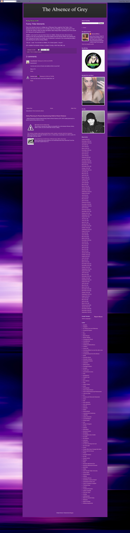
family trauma (86, 364)
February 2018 (85, 209)
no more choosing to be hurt (90, 443)
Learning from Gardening (89, 413)
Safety (84, 469)
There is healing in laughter (36, 51)
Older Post (73, 108)
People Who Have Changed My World (92, 449)
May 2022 (84, 164)
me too (84, 425)
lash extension (86, 402)
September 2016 (86, 229)
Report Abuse (98, 316)
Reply (31, 71)
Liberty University (87, 416)
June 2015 (84, 243)
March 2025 (85, 148)
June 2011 (84, 283)
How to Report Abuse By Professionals (92, 391)
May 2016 (84, 236)
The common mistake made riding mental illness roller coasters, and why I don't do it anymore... (50, 133)
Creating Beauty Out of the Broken (91, 353)
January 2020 (85, 188)
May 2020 (84, 184)
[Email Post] (39, 49)
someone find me (87, 478)
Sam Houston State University (90, 470)
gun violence (86, 380)
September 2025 (86, 143)
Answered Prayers (87, 330)
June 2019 (84, 197)
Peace (84, 447)
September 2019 (86, 191)
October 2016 (85, 227)
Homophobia (86, 388)
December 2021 (86, 166)
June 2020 (84, 182)
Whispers (85, 499)
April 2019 (84, 200)
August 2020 (85, 179)
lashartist (85, 407)
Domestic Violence (87, 359)
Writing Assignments (88, 503)
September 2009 (86, 312)
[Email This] (42, 50)
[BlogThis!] (43, 50)
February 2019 (85, 202)
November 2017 (86, 211)
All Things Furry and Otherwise (90, 328)
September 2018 (86, 206)
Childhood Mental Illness (89, 344)
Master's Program (87, 424)
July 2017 (84, 218)
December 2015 (86, 240)
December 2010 (86, 289)
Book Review (86, 335)
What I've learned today (88, 497)
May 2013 (84, 260)
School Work (86, 472)
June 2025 (84, 146)
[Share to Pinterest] (48, 50)
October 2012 (85, 267)
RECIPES (85, 467)
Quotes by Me (86, 458)
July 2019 (84, 195)
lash (84, 400)
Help (84, 382)
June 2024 (84, 152)
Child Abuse (86, 343)
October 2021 (85, 168)
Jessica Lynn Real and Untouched (91, 397)
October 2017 (85, 213)
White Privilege (86, 501)
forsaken (85, 368)
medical (85, 427)
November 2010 (86, 290)
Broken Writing (86, 337)
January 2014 (85, 252)
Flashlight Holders (87, 366)
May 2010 (84, 299)
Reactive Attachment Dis (89, 463)
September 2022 (86, 162)
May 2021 (84, 173)
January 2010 (85, 307)
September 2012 (86, 269)
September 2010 (86, 294)
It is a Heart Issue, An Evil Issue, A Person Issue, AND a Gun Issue (50, 139)
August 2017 (85, 216)
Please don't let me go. (88, 451)
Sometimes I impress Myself (89, 479)
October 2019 (85, 190)
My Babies (85, 433)
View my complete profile (88, 44)
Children (85, 346)
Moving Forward (87, 431)
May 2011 (84, 285)
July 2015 (84, 242)
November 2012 (86, 265)
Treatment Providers (88, 488)
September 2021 (86, 170)
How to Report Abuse (88, 389)
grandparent (86, 375)
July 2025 (84, 144)
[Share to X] (45, 50)
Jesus (84, 398)
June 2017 (84, 220)
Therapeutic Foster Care (89, 481)
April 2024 (84, 153)
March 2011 (84, 287)
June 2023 (84, 155)
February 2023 (85, 157)
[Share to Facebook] (47, 50)
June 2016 (84, 234)
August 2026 (85, 139)
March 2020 (85, 186)
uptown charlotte (87, 490)
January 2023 (85, 159)
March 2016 (85, 238)
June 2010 (84, 298)
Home (51, 108)
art (83, 332)
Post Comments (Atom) (38, 111)
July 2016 (84, 233)
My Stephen (86, 438)
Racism (85, 460)
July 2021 (84, 171)
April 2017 (84, 222)
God (84, 373)
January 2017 (85, 224)
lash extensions (87, 404)
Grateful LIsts (86, 377)
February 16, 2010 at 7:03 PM (47, 76)
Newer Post (29, 108)
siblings (85, 476)
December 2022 (86, 161)
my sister (85, 436)
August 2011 (85, 281)
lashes (84, 409)
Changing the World (88, 339)
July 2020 (84, 180)
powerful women (87, 454)
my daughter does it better (89, 434)
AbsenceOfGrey (95, 34)
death (84, 355)
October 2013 (85, 254)
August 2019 (85, 193)
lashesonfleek (86, 411)
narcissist (85, 440)
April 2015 (84, 247)
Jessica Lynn (33, 76)
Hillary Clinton (86, 384)
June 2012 (84, 272)
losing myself (86, 420)
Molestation (86, 429)
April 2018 (84, 207)
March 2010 (85, 303)
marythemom (33, 61)
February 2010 (85, 305)
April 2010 (84, 301)
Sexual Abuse (86, 474)
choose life (85, 348)
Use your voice (86, 492)
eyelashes (85, 362)
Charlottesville (86, 341)
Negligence (86, 442)
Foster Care (86, 370)
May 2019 (84, 198)
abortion (85, 325)
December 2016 (86, 225)
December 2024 (86, 150)
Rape (84, 461)
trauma (84, 487)
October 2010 (85, 292)
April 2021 (84, 175)
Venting (85, 494)
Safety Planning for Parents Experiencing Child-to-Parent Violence (46, 116)
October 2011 (85, 278)
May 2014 (84, 249)
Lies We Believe (87, 418)
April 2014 (84, 251)
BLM (84, 334)
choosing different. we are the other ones (93, 350)
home (84, 386)
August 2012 (85, 270)
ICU (84, 395)
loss (84, 422)
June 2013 (84, 258)
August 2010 (85, 296)
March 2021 (85, 177)
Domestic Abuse (87, 357)
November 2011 (85, 276)
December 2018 (86, 204)
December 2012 (86, 263)
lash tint (85, 406)
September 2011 (86, 279)
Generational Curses (88, 371)
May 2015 (84, 245)
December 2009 (86, 308)
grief (84, 379)
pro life (84, 456)
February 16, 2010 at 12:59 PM (45, 61)
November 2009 (86, 310)
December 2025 (86, 141)
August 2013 (85, 256)
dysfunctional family (88, 361)
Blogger (71, 512)
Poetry (84, 452)
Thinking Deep (86, 485)
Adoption (85, 326)
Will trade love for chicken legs (42, 124)
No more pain (86, 445)
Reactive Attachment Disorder (90, 465)
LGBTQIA (85, 415)
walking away (86, 496)
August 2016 (85, 231)
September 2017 (86, 215)
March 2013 (85, 261)
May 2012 (84, 274)
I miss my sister (86, 393)
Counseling (86, 352)
